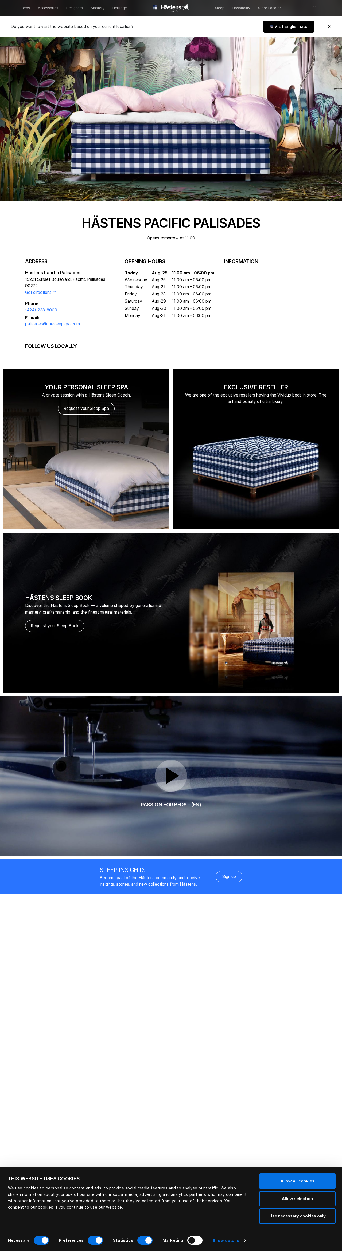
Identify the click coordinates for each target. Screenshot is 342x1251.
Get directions (41, 292)
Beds (26, 8)
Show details (226, 1240)
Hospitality (241, 8)
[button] (288, 27)
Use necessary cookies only (297, 1215)
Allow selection (297, 1198)
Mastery (97, 8)
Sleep (219, 8)
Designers (74, 8)
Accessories (48, 8)
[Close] (329, 27)
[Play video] (171, 776)
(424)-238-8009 (41, 310)
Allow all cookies (297, 1181)
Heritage (119, 8)
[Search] (315, 8)
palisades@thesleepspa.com (52, 323)
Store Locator (269, 8)
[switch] (95, 1240)
